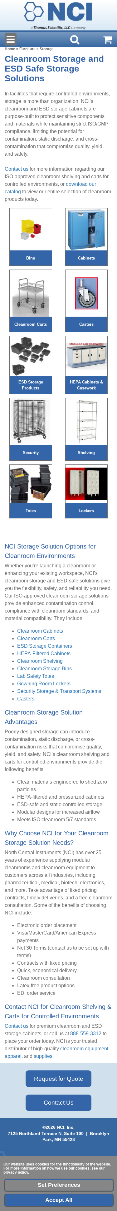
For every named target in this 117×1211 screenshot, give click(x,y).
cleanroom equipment (84, 1048)
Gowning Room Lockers (44, 683)
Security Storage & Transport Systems (59, 691)
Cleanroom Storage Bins (44, 668)
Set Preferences (59, 1185)
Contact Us (59, 1102)
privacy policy (15, 1172)
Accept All (58, 1200)
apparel (13, 1056)
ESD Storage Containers (44, 646)
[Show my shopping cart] (107, 40)
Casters (25, 698)
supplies (43, 1056)
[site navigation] (11, 39)
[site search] (75, 40)
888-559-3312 (85, 1033)
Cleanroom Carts (36, 638)
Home (10, 49)
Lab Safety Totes (35, 676)
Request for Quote (58, 1078)
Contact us (16, 169)
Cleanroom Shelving (40, 661)
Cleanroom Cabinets (40, 631)
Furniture (27, 49)
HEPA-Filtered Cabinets (44, 653)
